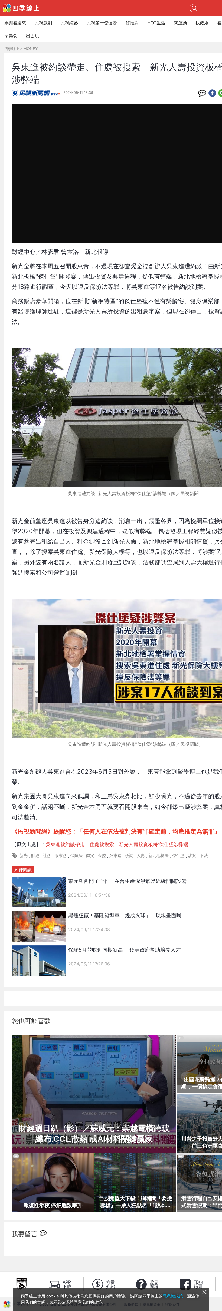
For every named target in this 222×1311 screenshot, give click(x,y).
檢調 (129, 855)
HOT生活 (156, 22)
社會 (47, 855)
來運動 (180, 22)
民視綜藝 (69, 22)
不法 (204, 855)
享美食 (10, 35)
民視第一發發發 (102, 22)
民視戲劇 (43, 22)
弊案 (90, 855)
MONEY (30, 48)
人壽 (141, 855)
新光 (23, 855)
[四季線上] (21, 8)
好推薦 (132, 22)
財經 (35, 855)
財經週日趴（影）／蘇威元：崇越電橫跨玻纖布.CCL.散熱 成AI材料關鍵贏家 (94, 1133)
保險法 (76, 855)
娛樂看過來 (15, 22)
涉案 (192, 855)
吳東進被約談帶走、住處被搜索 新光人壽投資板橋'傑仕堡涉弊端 (117, 844)
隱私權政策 (173, 1296)
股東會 (61, 855)
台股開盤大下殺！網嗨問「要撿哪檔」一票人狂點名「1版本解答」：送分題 (135, 1202)
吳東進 (115, 855)
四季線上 (11, 48)
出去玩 (32, 35)
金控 (102, 855)
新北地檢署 (158, 855)
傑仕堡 (178, 855)
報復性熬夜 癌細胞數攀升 (53, 1205)
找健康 (201, 22)
